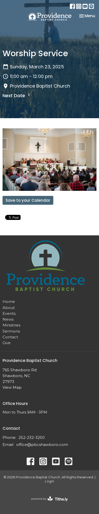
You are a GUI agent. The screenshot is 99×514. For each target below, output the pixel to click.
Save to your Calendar (28, 200)
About (9, 307)
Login (49, 481)
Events (9, 313)
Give (7, 342)
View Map (12, 387)
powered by (47, 503)
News (8, 319)
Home (9, 301)
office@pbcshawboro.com (42, 444)
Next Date (14, 95)
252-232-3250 (32, 437)
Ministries (11, 325)
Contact (10, 337)
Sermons (11, 331)
